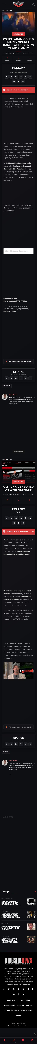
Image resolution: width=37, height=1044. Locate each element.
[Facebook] (7, 77)
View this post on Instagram (16, 251)
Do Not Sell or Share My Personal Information (18, 1026)
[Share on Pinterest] (21, 378)
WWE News (9, 10)
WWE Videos (5, 936)
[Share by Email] (30, 378)
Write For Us (25, 1000)
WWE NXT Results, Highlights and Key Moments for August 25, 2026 (10, 903)
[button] (33, 4)
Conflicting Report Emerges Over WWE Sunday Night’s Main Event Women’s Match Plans (11, 915)
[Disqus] (18, 847)
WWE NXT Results (7, 898)
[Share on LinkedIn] (16, 378)
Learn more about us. (22, 984)
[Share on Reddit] (26, 378)
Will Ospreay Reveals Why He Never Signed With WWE (11, 928)
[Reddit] (23, 81)
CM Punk (5, 751)
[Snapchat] (18, 81)
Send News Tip (12, 1000)
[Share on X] (11, 378)
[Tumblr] (28, 989)
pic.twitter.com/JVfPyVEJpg (15, 301)
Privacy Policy (27, 1010)
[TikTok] (18, 994)
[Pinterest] (26, 77)
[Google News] (16, 77)
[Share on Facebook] (7, 378)
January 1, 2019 (10, 311)
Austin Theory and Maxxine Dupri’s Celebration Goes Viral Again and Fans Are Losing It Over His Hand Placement (11, 940)
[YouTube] (30, 77)
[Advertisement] (18, 231)
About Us (20, 1005)
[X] (11, 77)
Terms (18, 1015)
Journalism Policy (11, 1010)
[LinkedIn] (21, 77)
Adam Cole (6, 385)
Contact (29, 1005)
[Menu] (4, 4)
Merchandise (9, 1005)
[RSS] (23, 994)
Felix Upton (8, 53)
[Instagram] (14, 81)
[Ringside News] (18, 4)
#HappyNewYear (10, 298)
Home (3, 10)
